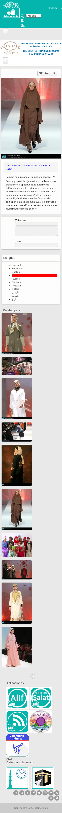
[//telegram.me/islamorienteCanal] (21, 792)
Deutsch (16, 282)
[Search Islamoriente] (22, 16)
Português (17, 268)
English (16, 271)
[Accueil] (11, 9)
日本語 (15, 289)
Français (16, 275)
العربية (15, 296)
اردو (14, 299)
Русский (16, 285)
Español (16, 265)
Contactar (53, 8)
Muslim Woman (14, 165)
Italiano (16, 278)
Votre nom (21, 220)
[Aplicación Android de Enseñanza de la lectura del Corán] (17, 698)
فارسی (15, 292)
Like (49, 73)
